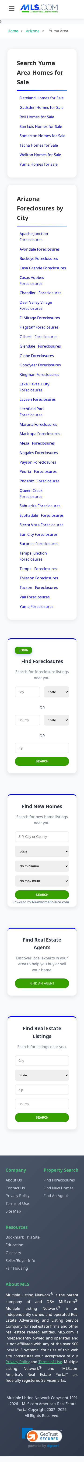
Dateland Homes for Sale (42, 97)
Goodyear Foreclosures (40, 365)
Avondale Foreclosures (40, 249)
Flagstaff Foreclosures (39, 327)
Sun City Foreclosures (39, 534)
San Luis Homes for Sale (41, 126)
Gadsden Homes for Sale (41, 107)
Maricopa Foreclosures (40, 433)
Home (12, 30)
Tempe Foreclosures (38, 568)
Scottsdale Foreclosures (42, 515)
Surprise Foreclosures (39, 543)
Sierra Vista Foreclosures (41, 524)
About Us (14, 1180)
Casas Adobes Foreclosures (32, 280)
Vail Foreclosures (35, 597)
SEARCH (42, 761)
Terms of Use (17, 1203)
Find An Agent (42, 983)
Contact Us (15, 1188)
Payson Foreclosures (38, 462)
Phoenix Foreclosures (40, 481)
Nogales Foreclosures (39, 452)
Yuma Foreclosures (36, 606)
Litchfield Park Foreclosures (32, 411)
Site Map (13, 1211)
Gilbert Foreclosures (38, 336)
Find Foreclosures (59, 1180)
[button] (42, 1437)
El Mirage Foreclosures (40, 317)
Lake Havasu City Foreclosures (34, 387)
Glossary (13, 1252)
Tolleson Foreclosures (39, 578)
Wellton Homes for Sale (40, 154)
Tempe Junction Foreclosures (33, 556)
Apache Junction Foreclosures (34, 236)
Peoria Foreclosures (38, 471)
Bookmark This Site (23, 1237)
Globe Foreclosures (37, 355)
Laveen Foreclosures (38, 399)
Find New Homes (59, 1188)
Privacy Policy (17, 1195)
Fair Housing (17, 1268)
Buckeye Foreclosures (39, 258)
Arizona (32, 30)
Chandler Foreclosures (40, 292)
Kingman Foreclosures (39, 374)
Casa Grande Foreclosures (43, 268)
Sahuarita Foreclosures (40, 505)
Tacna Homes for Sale (39, 145)
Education (14, 1244)
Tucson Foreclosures (39, 587)
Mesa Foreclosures (37, 443)
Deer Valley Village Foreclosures (36, 305)
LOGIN (23, 650)
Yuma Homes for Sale (39, 164)
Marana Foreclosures (38, 424)
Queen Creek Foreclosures (31, 493)
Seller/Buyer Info (20, 1260)
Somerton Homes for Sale (42, 135)
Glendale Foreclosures (40, 346)
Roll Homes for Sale (37, 116)
